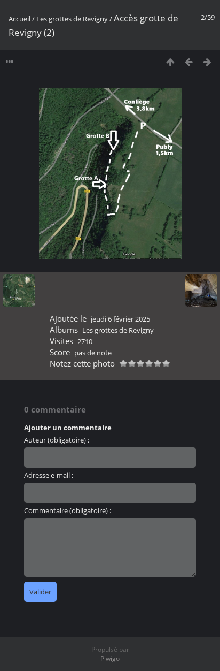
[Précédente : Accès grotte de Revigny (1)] (188, 62)
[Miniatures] (170, 62)
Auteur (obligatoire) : (56, 440)
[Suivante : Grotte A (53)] (207, 62)
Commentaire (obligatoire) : (67, 510)
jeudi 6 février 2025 (120, 319)
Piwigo (110, 658)
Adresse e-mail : (48, 475)
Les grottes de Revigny (72, 19)
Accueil (19, 19)
